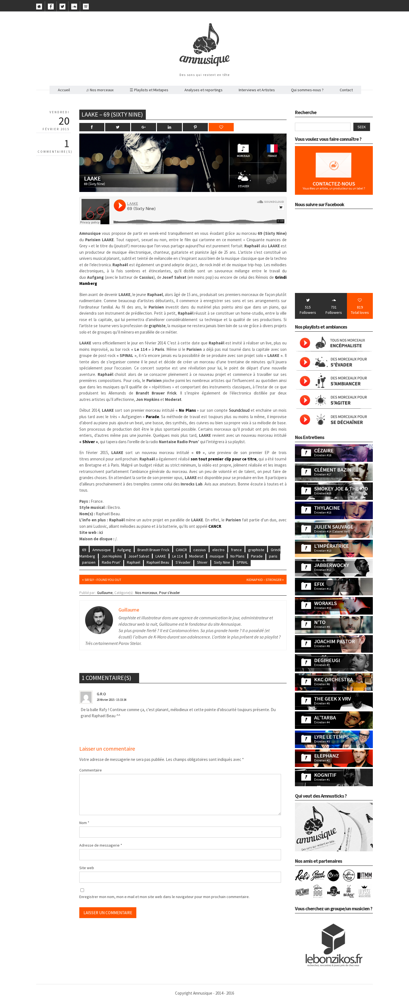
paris (273, 556)
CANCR (181, 549)
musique (217, 556)
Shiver (202, 562)
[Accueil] (39, 8)
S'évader (183, 562)
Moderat (196, 556)
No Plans (237, 556)
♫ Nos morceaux (100, 90)
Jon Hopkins (112, 556)
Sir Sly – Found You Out (103, 580)
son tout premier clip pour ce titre (224, 459)
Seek (362, 126)
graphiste (157, 325)
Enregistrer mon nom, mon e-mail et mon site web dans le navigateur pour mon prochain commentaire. (164, 896)
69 (84, 549)
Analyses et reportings (203, 90)
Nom (84, 822)
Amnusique (101, 549)
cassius (199, 549)
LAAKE (161, 556)
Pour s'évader (169, 592)
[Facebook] (51, 8)
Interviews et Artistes (257, 90)
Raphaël (133, 562)
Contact (346, 90)
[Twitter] (62, 8)
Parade (257, 556)
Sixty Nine (222, 562)
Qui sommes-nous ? (307, 90)
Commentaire (90, 770)
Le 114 (177, 556)
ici (101, 532)
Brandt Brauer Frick (153, 549)
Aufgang (124, 549)
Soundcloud (239, 410)
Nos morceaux (146, 592)
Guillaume (104, 592)
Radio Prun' (111, 562)
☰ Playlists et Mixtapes (149, 90)
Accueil (64, 90)
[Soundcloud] (74, 8)
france (236, 549)
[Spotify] (86, 8)
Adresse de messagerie (100, 845)
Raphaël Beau (158, 562)
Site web (86, 867)
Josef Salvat (138, 556)
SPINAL (242, 562)
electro (218, 549)
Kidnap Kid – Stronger (264, 580)
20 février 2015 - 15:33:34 (111, 700)
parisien (88, 562)
